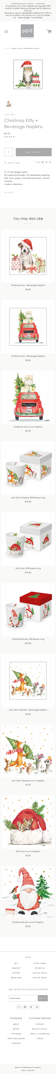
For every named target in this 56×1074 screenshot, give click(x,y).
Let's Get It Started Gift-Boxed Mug (28, 497)
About (16, 1024)
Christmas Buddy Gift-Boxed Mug (28, 639)
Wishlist (40, 1038)
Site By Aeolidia (28, 1070)
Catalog (16, 1043)
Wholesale (16, 1033)
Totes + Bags (40, 963)
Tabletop (16, 968)
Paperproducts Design (31, 1067)
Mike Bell (9, 114)
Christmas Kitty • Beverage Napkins (25, 48)
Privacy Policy (39, 1029)
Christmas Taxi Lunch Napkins (28, 427)
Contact (39, 1024)
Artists (16, 1029)
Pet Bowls (40, 968)
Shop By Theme (40, 973)
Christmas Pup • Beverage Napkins (28, 285)
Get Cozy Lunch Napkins (28, 851)
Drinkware (16, 977)
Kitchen (16, 973)
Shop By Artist (40, 977)
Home (6, 48)
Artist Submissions (16, 1038)
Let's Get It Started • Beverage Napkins (28, 710)
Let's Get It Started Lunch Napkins (28, 780)
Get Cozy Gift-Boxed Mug (28, 568)
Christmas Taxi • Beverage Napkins (28, 356)
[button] (9, 137)
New (16, 963)
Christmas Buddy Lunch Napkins (28, 922)
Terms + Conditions (39, 1033)
